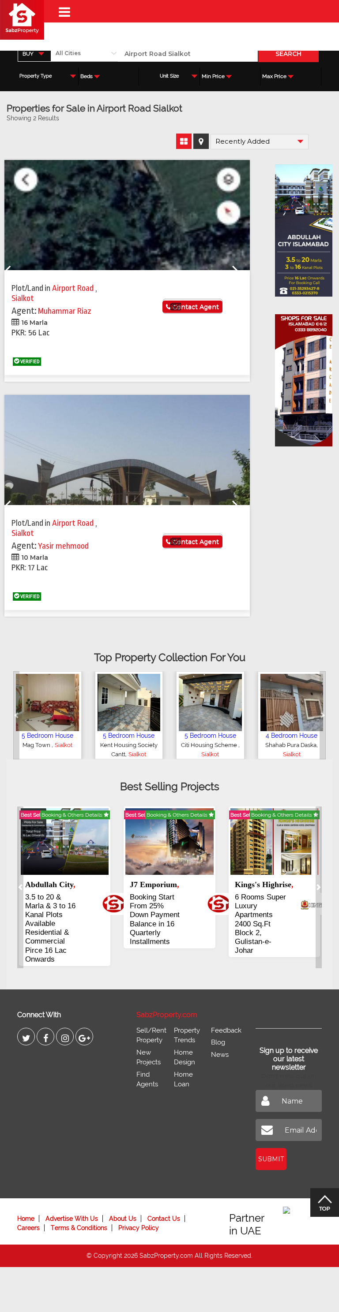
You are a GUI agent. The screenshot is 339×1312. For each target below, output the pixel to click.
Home (25, 1218)
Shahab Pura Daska (290, 745)
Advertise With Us (71, 1218)
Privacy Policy (138, 1227)
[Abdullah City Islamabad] (299, 227)
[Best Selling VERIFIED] (65, 840)
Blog (218, 1042)
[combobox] (34, 53)
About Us (122, 1218)
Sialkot (22, 298)
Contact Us (163, 1218)
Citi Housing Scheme (209, 745)
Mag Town (37, 745)
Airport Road (73, 288)
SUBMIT (271, 1159)
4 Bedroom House (291, 735)
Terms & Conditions (79, 1227)
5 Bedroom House (47, 735)
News (220, 1055)
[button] (16, 715)
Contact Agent (195, 307)
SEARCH (288, 54)
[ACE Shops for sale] (299, 377)
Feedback (226, 1030)
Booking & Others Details (72, 815)
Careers (28, 1227)
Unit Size (169, 76)
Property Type (35, 76)
